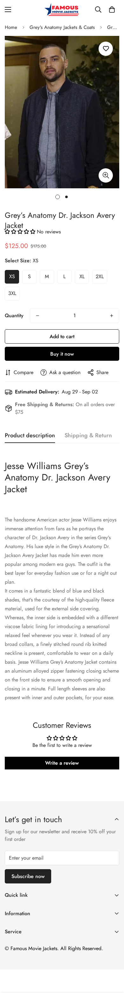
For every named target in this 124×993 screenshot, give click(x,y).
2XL (100, 276)
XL (82, 276)
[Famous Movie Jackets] (62, 9)
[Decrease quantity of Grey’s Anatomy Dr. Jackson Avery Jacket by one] (37, 316)
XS (12, 276)
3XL (12, 293)
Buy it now (62, 354)
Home (11, 27)
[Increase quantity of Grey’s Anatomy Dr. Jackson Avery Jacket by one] (111, 316)
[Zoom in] (106, 175)
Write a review (62, 763)
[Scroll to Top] (112, 959)
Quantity (14, 315)
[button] (112, 9)
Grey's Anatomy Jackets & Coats (62, 27)
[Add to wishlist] (106, 49)
